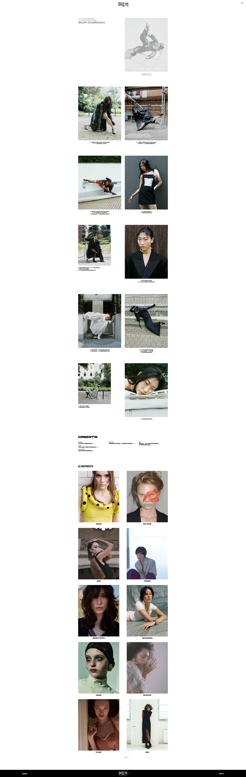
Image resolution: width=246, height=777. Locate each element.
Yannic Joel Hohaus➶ (87, 447)
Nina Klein (128, 443)
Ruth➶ (142, 443)
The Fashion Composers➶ (149, 444)
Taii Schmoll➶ (115, 443)
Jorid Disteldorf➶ (85, 450)
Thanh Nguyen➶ (85, 443)
